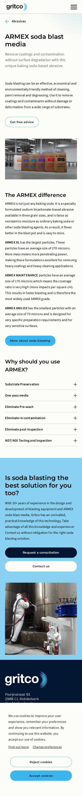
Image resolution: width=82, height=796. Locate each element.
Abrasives (19, 21)
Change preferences (47, 747)
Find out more (18, 747)
